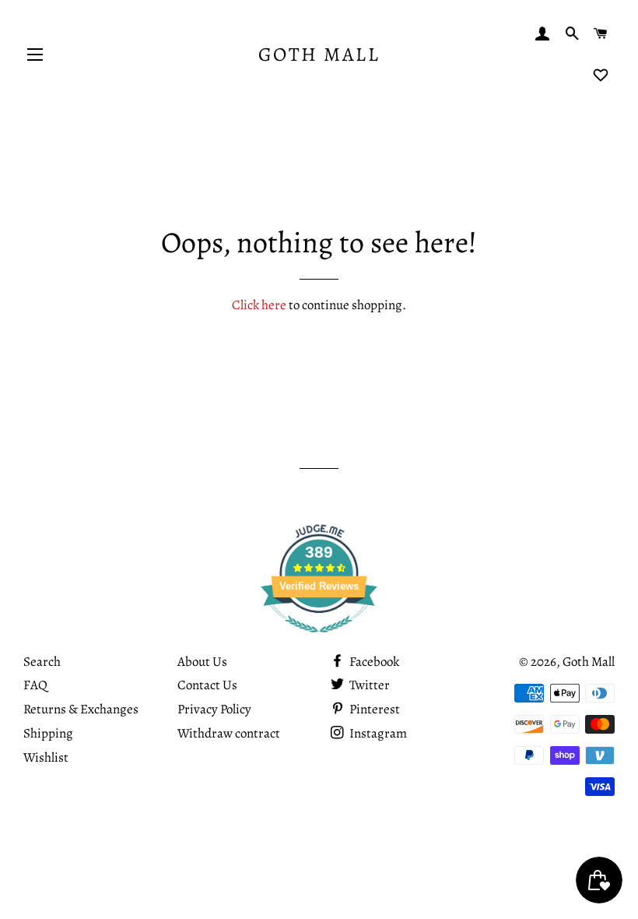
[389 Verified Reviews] (319, 641)
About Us (202, 662)
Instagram (377, 733)
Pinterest (373, 709)
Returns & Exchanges (80, 709)
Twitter (368, 685)
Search (42, 662)
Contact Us (207, 685)
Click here (259, 305)
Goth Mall (319, 54)
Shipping (48, 733)
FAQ (35, 685)
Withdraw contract (228, 733)
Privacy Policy (214, 709)
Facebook (373, 662)
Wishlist (45, 757)
